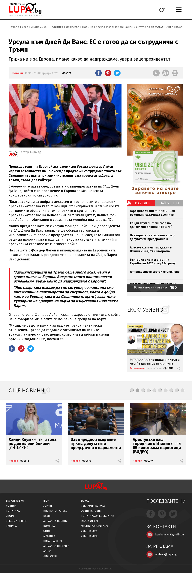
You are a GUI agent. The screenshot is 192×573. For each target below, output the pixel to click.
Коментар (49, 526)
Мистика (49, 536)
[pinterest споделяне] (108, 73)
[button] (132, 390)
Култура (11, 526)
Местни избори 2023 (94, 526)
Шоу (46, 500)
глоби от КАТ (89, 521)
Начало (14, 27)
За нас (85, 500)
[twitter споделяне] (117, 73)
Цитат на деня (52, 541)
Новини (87, 27)
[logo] (25, 9)
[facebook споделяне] (98, 73)
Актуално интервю (56, 546)
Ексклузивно (138, 368)
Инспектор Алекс (55, 510)
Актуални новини (55, 521)
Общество (72, 27)
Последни (142, 203)
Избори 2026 (89, 536)
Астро (47, 551)
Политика (56, 27)
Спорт (10, 515)
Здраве (47, 505)
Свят (25, 27)
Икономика (39, 27)
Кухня (47, 515)
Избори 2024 (89, 531)
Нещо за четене (16, 521)
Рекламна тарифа (93, 505)
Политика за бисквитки (97, 515)
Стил (46, 531)
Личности (50, 556)
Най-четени (169, 203)
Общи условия (91, 510)
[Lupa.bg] (13, 155)
